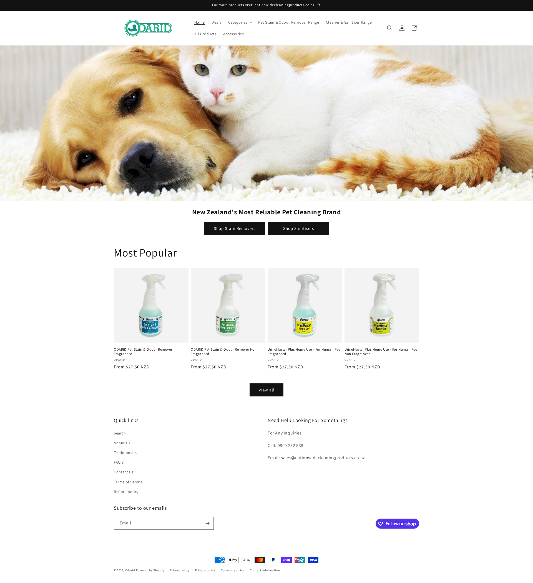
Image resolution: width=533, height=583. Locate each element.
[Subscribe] (207, 523)
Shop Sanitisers (298, 228)
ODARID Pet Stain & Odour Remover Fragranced (143, 351)
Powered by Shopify (150, 570)
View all (267, 390)
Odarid (130, 570)
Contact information (265, 570)
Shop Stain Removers (234, 228)
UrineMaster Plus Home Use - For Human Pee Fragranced (304, 351)
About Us (122, 442)
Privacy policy (205, 570)
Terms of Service (128, 481)
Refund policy (126, 491)
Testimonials (125, 452)
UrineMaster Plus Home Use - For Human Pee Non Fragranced (381, 351)
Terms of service (232, 570)
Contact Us (124, 471)
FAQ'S (119, 461)
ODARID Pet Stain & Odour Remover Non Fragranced (224, 351)
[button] (240, 22)
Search (120, 432)
